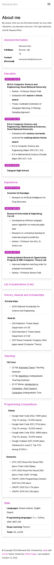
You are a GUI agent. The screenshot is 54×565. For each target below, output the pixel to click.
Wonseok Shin (9, 4)
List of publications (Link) (19, 284)
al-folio (5, 554)
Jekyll (45, 550)
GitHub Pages (31, 554)
